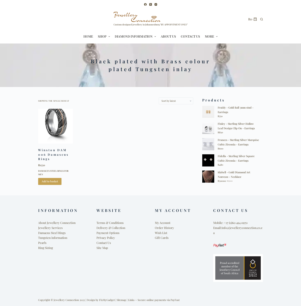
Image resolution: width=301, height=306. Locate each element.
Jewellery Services (50, 228)
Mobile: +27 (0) (222, 223)
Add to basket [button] (50, 181)
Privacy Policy (106, 238)
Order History (164, 228)
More (209, 36)
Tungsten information (52, 238)
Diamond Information (134, 36)
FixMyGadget (107, 300)
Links (131, 300)
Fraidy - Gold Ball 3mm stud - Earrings (235, 110)
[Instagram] (156, 4)
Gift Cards (162, 238)
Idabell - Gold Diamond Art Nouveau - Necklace (234, 174)
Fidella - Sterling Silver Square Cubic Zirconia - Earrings (236, 158)
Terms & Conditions (110, 223)
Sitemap (121, 300)
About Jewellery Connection (57, 223)
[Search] (261, 19)
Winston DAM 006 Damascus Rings (53, 154)
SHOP (102, 36)
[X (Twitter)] (150, 4)
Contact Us (190, 36)
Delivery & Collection (111, 228)
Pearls (42, 243)
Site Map (102, 248)
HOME (88, 36)
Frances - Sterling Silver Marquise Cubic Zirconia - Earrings (238, 142)
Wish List (161, 233)
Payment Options (108, 233)
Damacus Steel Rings (52, 233)
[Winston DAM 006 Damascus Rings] (55, 126)
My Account (162, 223)
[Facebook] (145, 4)
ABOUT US (168, 36)
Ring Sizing (45, 248)
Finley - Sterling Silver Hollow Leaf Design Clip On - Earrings (236, 126)
